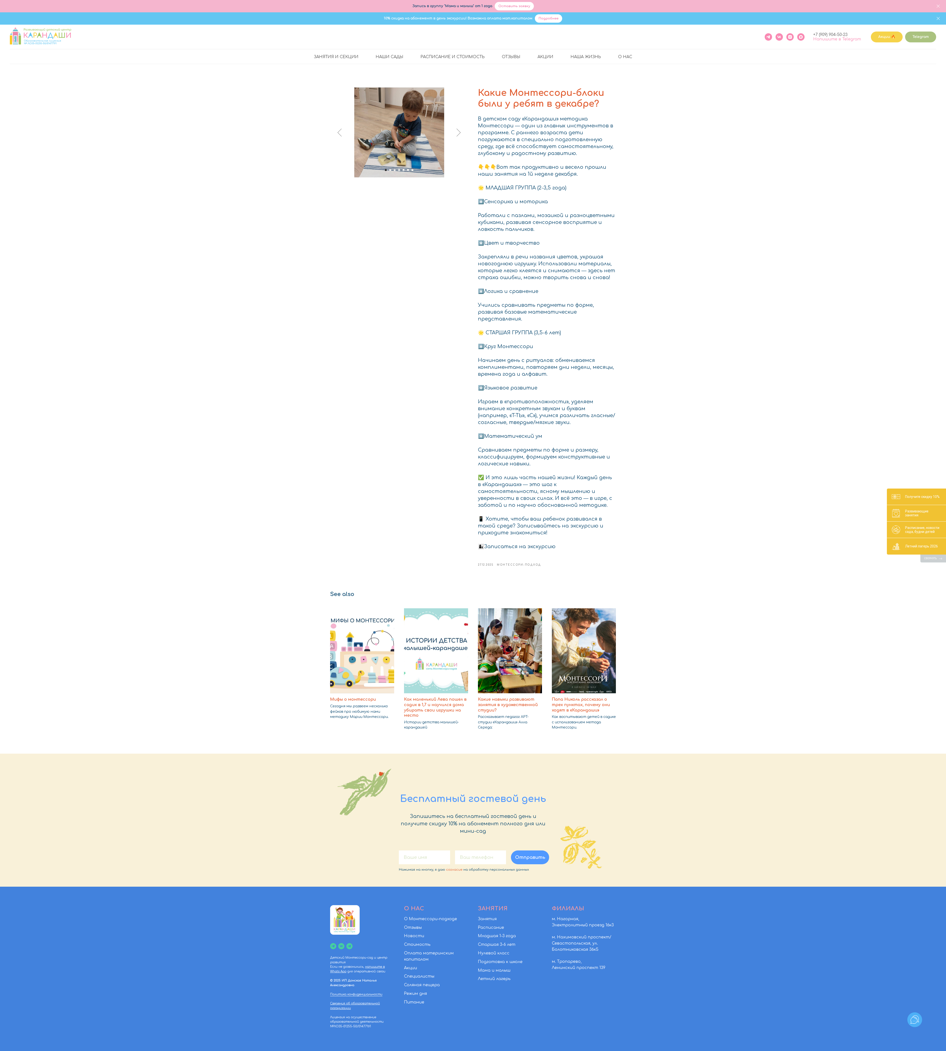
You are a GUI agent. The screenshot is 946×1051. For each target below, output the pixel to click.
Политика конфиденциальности (356, 994)
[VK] (779, 37)
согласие (454, 869)
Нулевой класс (493, 953)
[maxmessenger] (801, 37)
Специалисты (419, 976)
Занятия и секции (336, 57)
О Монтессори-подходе (430, 919)
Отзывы (511, 57)
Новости (414, 936)
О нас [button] (625, 57)
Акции (545, 57)
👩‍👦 (481, 546)
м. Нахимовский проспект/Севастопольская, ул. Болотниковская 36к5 (581, 943)
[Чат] (349, 946)
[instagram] (790, 37)
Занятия (487, 919)
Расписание (491, 927)
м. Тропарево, (567, 961)
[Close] (938, 6)
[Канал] (333, 946)
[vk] (341, 946)
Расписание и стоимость (453, 57)
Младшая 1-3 (491, 936)
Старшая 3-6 (492, 944)
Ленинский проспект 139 (578, 968)
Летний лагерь (494, 979)
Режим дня (415, 993)
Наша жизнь (586, 57)
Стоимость (417, 944)
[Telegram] (768, 37)
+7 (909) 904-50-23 (830, 35)
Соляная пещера (422, 985)
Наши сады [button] (389, 57)
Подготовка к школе (500, 962)
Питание (414, 1002)
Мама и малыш (494, 970)
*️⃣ (481, 201)
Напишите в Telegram (837, 39)
